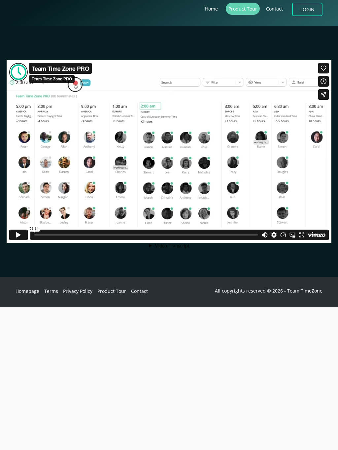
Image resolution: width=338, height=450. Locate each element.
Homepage (27, 291)
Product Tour (242, 9)
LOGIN (307, 9)
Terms (51, 291)
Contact (274, 9)
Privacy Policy (77, 291)
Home (211, 9)
